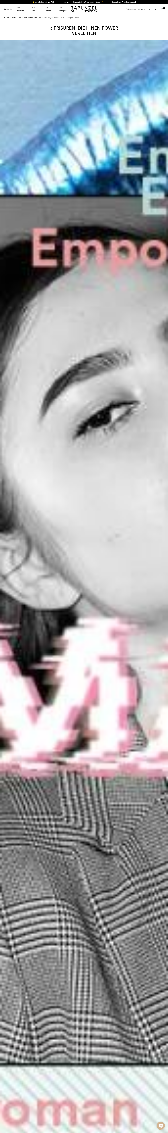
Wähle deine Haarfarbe (135, 9)
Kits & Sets (34, 9)
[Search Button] (156, 9)
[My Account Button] (149, 9)
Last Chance (48, 9)
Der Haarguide (63, 9)
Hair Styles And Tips (32, 17)
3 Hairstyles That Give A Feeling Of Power (61, 17)
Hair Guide (16, 17)
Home (6, 17)
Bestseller (8, 9)
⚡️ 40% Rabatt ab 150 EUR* (43, 2)
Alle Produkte (20, 9)
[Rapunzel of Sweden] (84, 9)
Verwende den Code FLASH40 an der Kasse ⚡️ (83, 2)
